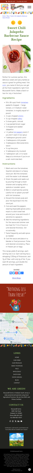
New (21, 458)
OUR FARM (16, 360)
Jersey (23, 458)
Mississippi (6, 458)
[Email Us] (21, 421)
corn (4, 85)
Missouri (10, 458)
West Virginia (9, 466)
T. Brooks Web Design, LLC (16, 470)
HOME (17, 357)
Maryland (27, 456)
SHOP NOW (17, 374)
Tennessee (12, 465)
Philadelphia (18, 463)
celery (20, 119)
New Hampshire (16, 458)
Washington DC (26, 465)
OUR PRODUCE (17, 363)
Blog (8, 16)
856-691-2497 (11, 1)
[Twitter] (15, 421)
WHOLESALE (17, 371)
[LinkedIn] (18, 421)
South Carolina (7, 465)
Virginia (20, 465)
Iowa (12, 456)
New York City (16, 462)
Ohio (27, 462)
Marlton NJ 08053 (17, 460)
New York (7, 462)
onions (20, 116)
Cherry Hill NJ (24, 460)
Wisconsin (15, 466)
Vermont (17, 465)
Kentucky (15, 456)
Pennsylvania (8, 463)
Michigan (21, 457)
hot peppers (18, 132)
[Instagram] (13, 421)
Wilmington (19, 455)
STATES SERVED (17, 377)
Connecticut (5, 455)
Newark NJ (13, 461)
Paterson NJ (19, 461)
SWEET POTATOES (17, 366)
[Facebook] (10, 421)
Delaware (11, 455)
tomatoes (24, 102)
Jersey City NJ (8, 461)
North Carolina (23, 462)
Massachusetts (8, 457)
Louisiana (19, 456)
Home (4, 16)
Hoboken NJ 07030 (9, 460)
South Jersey (25, 393)
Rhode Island (24, 463)
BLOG (17, 380)
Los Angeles (26, 454)
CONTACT (17, 383)
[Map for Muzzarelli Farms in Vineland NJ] (16, 328)
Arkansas (13, 454)
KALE (17, 369)
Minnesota (26, 457)
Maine (23, 456)
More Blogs (16, 278)
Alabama (9, 454)
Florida (24, 455)
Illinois (5, 456)
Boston (17, 457)
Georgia (27, 455)
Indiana (8, 456)
